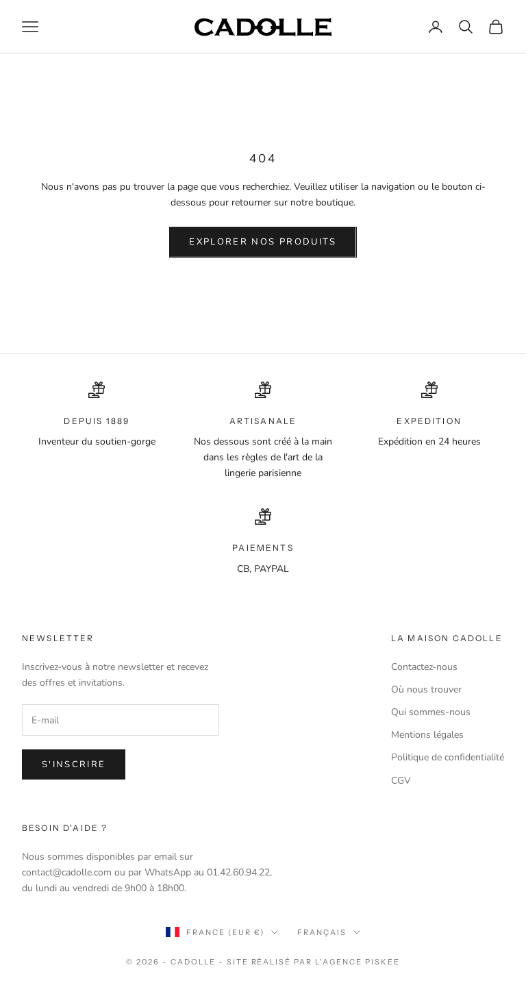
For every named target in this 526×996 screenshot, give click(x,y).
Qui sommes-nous (431, 712)
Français (322, 932)
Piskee (382, 962)
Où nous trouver (426, 689)
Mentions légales (427, 734)
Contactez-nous (424, 666)
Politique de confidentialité (447, 757)
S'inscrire (73, 764)
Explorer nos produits (262, 242)
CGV (401, 780)
